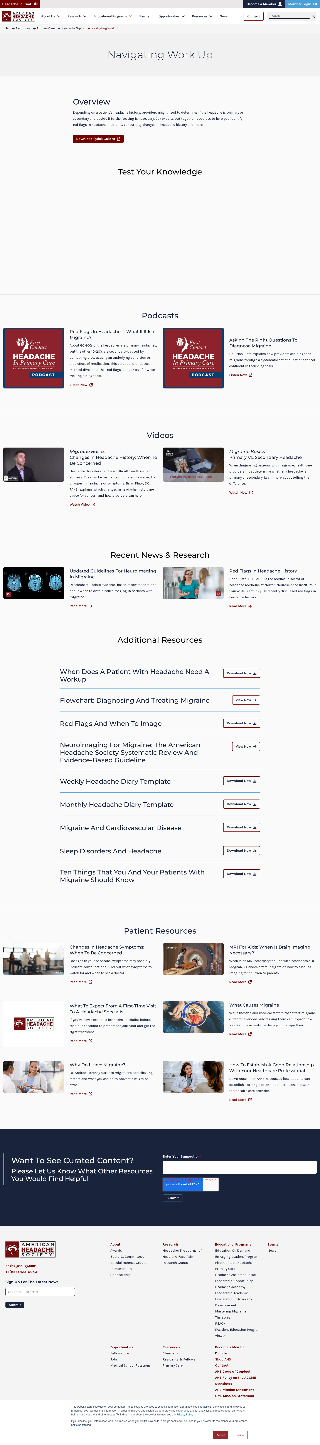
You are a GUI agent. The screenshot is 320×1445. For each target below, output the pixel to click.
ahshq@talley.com (20, 1266)
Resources (199, 16)
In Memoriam (121, 1269)
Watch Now (238, 492)
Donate (221, 1353)
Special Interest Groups (128, 1263)
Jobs (114, 1359)
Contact (253, 16)
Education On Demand (232, 1250)
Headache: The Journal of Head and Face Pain (182, 1253)
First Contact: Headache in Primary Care (235, 1266)
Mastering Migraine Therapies (230, 1314)
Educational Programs (110, 16)
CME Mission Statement (234, 1396)
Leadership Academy (231, 1293)
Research (74, 16)
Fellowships (120, 1353)
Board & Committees (127, 1256)
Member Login (299, 4)
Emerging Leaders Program (236, 1256)
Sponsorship (120, 1275)
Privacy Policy (185, 1414)
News (223, 16)
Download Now (239, 673)
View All (221, 1336)
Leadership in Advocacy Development (233, 1302)
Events (144, 16)
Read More (78, 606)
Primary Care (173, 1365)
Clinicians (170, 1353)
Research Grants (175, 1263)
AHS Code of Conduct (233, 1371)
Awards (116, 1250)
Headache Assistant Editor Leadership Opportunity (235, 1278)
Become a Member (261, 4)
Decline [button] (239, 1435)
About (115, 1244)
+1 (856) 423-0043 (21, 1272)
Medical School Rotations (130, 1365)
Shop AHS (223, 1359)
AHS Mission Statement (234, 1390)
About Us (48, 16)
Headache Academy (230, 1287)
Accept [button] (221, 1435)
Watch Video (80, 504)
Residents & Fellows (179, 1359)
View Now (243, 700)
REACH (220, 1323)
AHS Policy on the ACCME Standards (235, 1380)
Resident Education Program (238, 1329)
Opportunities (168, 16)
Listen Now (78, 385)
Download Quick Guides (95, 139)
